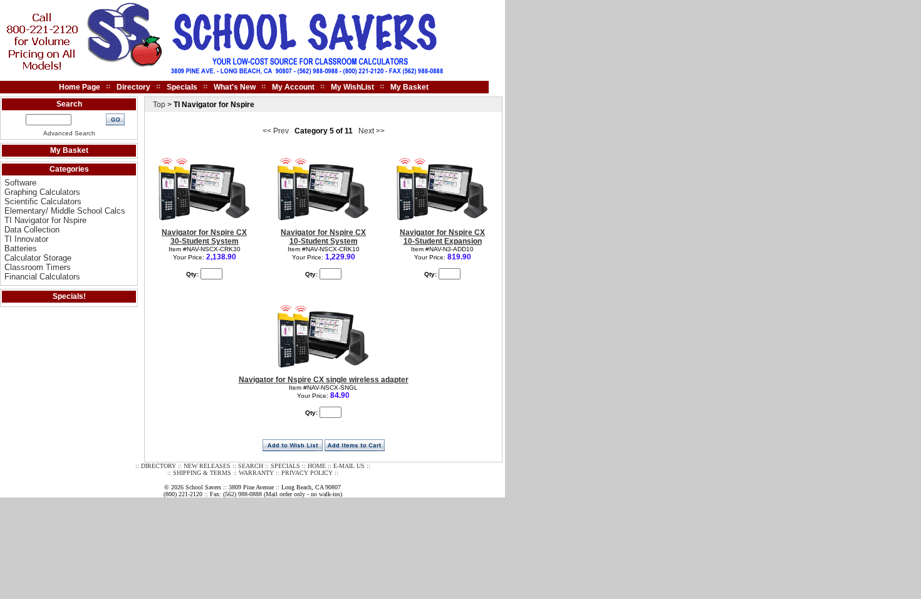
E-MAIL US (349, 465)
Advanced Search (69, 133)
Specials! (69, 296)
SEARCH (250, 465)
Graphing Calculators (42, 192)
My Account (293, 87)
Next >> (371, 131)
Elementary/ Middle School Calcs (64, 211)
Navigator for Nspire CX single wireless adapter (323, 379)
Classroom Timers (37, 267)
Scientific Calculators (42, 201)
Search (69, 104)
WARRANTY (256, 472)
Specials (182, 87)
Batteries (20, 248)
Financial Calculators (42, 276)
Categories (69, 169)
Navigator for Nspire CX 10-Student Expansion (442, 237)
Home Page (79, 87)
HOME (317, 465)
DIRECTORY (158, 465)
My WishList (352, 87)
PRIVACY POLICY (307, 472)
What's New (235, 87)
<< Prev (276, 131)
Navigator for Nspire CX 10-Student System (323, 237)
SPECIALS (285, 465)
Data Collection (32, 229)
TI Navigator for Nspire (45, 220)
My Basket (409, 87)
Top (159, 104)
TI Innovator (26, 239)
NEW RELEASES (207, 465)
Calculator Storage (37, 258)
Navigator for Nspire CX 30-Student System (204, 237)
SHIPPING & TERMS (202, 472)
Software (20, 182)
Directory (133, 87)
